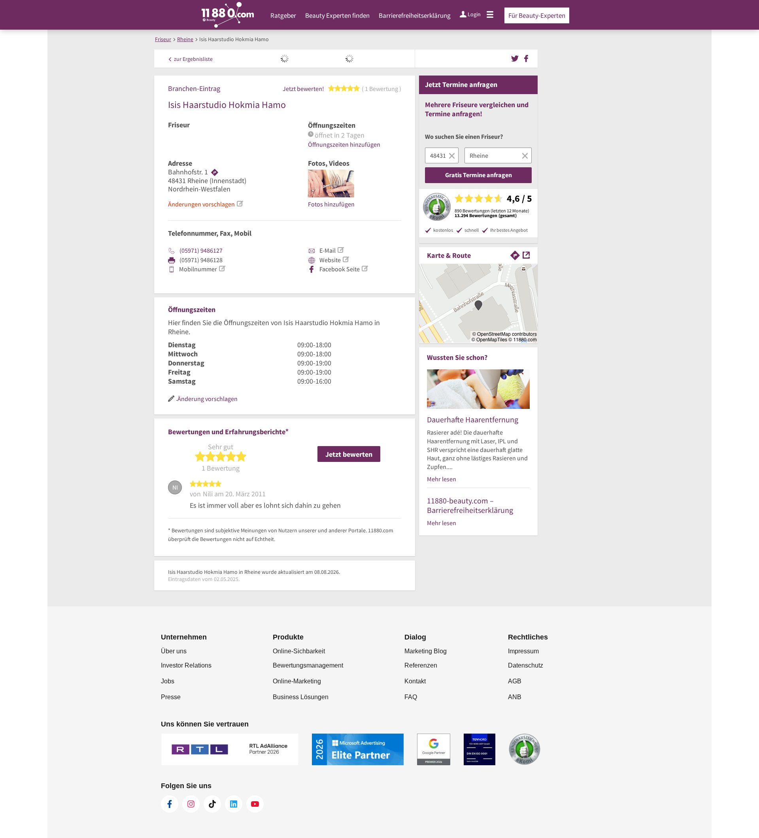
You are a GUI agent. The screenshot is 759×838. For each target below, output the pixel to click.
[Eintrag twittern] (516, 57)
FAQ (410, 697)
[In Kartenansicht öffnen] (526, 254)
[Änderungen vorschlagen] (239, 203)
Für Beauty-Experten (536, 15)
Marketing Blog (425, 651)
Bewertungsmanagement (308, 665)
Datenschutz (525, 665)
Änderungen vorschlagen (201, 204)
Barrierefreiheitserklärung (415, 15)
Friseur (179, 125)
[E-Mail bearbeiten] (340, 250)
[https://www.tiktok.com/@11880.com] (212, 804)
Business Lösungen (301, 697)
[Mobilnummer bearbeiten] (222, 268)
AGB (514, 681)
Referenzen (420, 665)
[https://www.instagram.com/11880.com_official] (191, 804)
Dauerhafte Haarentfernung (472, 419)
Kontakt (415, 681)
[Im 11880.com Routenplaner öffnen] (515, 254)
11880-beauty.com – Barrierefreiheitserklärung (470, 505)
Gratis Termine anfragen (478, 175)
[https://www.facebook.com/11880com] (169, 804)
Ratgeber (283, 15)
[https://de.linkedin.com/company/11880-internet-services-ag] (233, 804)
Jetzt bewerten (348, 454)
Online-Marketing (297, 681)
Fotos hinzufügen (331, 204)
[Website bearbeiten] (345, 259)
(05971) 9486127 (201, 250)
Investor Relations (186, 665)
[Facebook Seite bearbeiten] (364, 268)
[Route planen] (214, 172)
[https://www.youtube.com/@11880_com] (255, 804)
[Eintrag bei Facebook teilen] (526, 57)
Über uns (174, 651)
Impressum (523, 651)
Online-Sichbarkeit (299, 651)
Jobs (167, 681)
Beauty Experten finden (337, 15)
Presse (171, 697)
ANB (514, 697)
